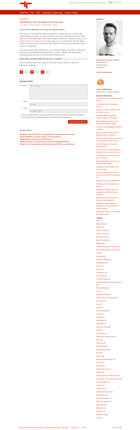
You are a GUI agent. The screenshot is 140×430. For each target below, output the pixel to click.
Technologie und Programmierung (108, 379)
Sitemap (65, 427)
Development (100, 263)
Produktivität (100, 346)
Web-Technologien (102, 398)
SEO (38, 13)
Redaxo (99, 356)
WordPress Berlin (90, 3)
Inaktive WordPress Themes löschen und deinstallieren (40, 137)
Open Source (78, 3)
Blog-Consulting (101, 240)
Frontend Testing (71, 13)
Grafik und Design (102, 294)
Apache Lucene (101, 230)
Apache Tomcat (101, 233)
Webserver (100, 408)
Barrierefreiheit (101, 237)
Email (25, 108)
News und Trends (102, 327)
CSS (97, 253)
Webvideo (99, 411)
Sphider (99, 372)
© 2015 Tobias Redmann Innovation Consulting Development (40, 427)
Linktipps (99, 317)
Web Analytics (101, 395)
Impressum (75, 427)
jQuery (98, 307)
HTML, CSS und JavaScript (105, 298)
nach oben (116, 427)
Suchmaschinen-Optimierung (106, 375)
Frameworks (100, 276)
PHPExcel (99, 343)
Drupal (98, 269)
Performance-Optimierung (52, 13)
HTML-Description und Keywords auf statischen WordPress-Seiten (44, 142)
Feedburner (100, 272)
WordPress (24, 13)
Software (99, 366)
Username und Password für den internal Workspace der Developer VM (108, 175)
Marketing (99, 320)
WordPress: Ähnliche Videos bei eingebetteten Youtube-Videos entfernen (47, 134)
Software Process (102, 369)
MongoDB (99, 324)
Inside (71, 3)
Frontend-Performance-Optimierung (108, 282)
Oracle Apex (100, 333)
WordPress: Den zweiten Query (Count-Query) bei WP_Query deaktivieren (47, 144)
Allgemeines (100, 224)
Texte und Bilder (101, 382)
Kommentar (23, 85)
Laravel (98, 314)
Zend (98, 418)
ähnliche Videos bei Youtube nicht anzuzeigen (35, 41)
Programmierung (102, 349)
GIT (97, 291)
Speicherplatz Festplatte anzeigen (108, 92)
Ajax (97, 220)
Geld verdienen (101, 288)
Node (98, 330)
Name (25, 101)
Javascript (99, 301)
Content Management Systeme (107, 246)
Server (98, 362)
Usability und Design (103, 392)
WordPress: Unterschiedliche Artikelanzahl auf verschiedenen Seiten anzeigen (107, 206)
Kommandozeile (101, 311)
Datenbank (100, 256)
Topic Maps (100, 388)
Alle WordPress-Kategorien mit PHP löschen (36, 139)
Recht (98, 353)
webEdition (100, 405)
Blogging (99, 243)
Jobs (98, 304)
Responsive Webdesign (104, 359)
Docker (98, 266)
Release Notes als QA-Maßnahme (108, 180)
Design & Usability (102, 259)
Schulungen (102, 3)
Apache (99, 227)
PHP (32, 13)
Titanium (99, 385)
